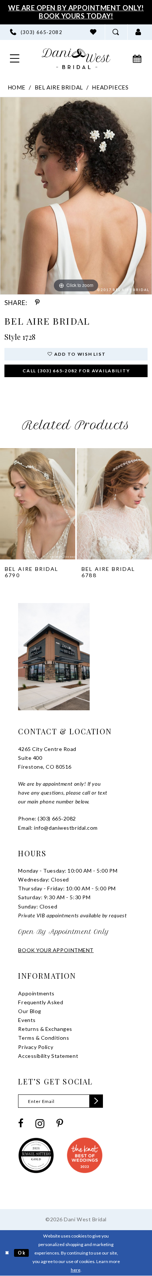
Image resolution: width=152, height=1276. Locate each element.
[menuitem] (36, 32)
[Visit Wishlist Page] (93, 32)
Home (16, 87)
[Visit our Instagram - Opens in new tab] (39, 1123)
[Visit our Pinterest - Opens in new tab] (59, 1123)
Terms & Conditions (43, 1038)
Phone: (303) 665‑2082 (47, 818)
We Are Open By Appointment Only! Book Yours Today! (76, 12)
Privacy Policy (35, 1047)
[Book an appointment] (137, 58)
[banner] (76, 58)
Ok (22, 1253)
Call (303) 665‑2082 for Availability (76, 370)
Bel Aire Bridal (59, 87)
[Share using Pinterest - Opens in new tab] (37, 302)
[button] (138, 32)
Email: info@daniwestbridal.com (57, 828)
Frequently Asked (40, 1002)
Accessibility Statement (48, 1056)
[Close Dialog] (7, 1253)
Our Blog (29, 1011)
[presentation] (37, 503)
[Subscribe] (96, 1101)
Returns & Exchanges (45, 1029)
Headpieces (110, 87)
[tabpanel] (76, 195)
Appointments (36, 993)
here (75, 1270)
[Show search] (116, 32)
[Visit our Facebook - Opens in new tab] (20, 1123)
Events (26, 1020)
